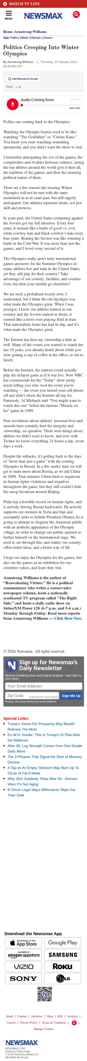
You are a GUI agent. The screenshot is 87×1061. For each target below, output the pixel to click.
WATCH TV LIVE (24, 4)
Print (9, 86)
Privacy (9, 701)
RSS (60, 1016)
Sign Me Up (71, 696)
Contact (22, 1016)
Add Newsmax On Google (25, 79)
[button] (76, 14)
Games (48, 37)
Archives (72, 1016)
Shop (50, 1016)
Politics (14, 37)
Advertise (36, 1016)
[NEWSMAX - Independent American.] (43, 16)
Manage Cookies (43, 1029)
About (9, 1016)
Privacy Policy (29, 1022)
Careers (11, 1022)
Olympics (36, 37)
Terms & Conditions (54, 1022)
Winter (25, 37)
